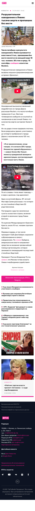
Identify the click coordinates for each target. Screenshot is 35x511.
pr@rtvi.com (17, 440)
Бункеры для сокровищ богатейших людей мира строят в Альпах (16, 294)
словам (18, 240)
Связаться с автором (17, 270)
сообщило (14, 63)
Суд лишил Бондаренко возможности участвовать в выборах (17, 288)
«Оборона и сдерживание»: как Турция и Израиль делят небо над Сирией (15, 317)
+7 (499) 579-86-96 (11, 433)
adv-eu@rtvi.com (18, 442)
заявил (4, 260)
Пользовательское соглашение (11, 407)
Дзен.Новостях (10, 454)
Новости (5, 10)
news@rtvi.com (18, 438)
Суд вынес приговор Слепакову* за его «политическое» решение (16, 325)
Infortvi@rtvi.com (23, 435)
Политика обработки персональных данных (15, 410)
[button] (33, 3)
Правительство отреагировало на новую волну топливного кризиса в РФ (17, 301)
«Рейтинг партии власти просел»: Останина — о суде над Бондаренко (16, 387)
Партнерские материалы (10, 445)
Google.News (7, 456)
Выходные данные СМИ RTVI (10, 404)
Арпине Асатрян (17, 267)
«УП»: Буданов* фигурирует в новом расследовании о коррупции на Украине (16, 309)
